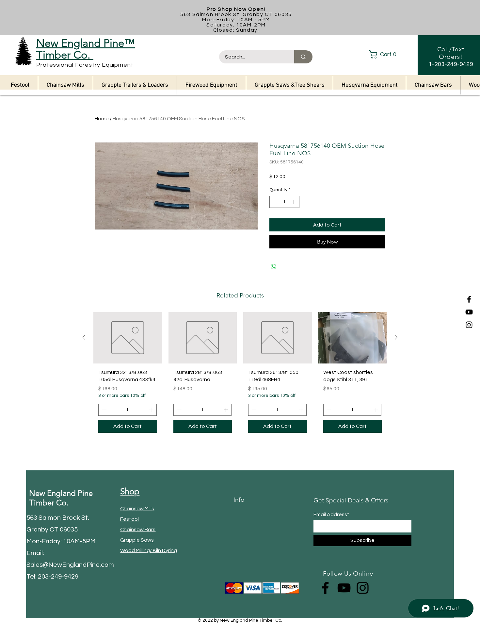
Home (102, 118)
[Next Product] (396, 337)
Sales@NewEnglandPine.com (70, 565)
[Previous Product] (84, 337)
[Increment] (294, 202)
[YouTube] (469, 312)
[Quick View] (127, 337)
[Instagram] (469, 324)
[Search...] (303, 56)
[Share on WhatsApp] (274, 267)
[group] (240, 375)
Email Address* (331, 514)
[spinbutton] (284, 202)
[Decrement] (274, 202)
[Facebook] (469, 299)
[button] (388, 54)
